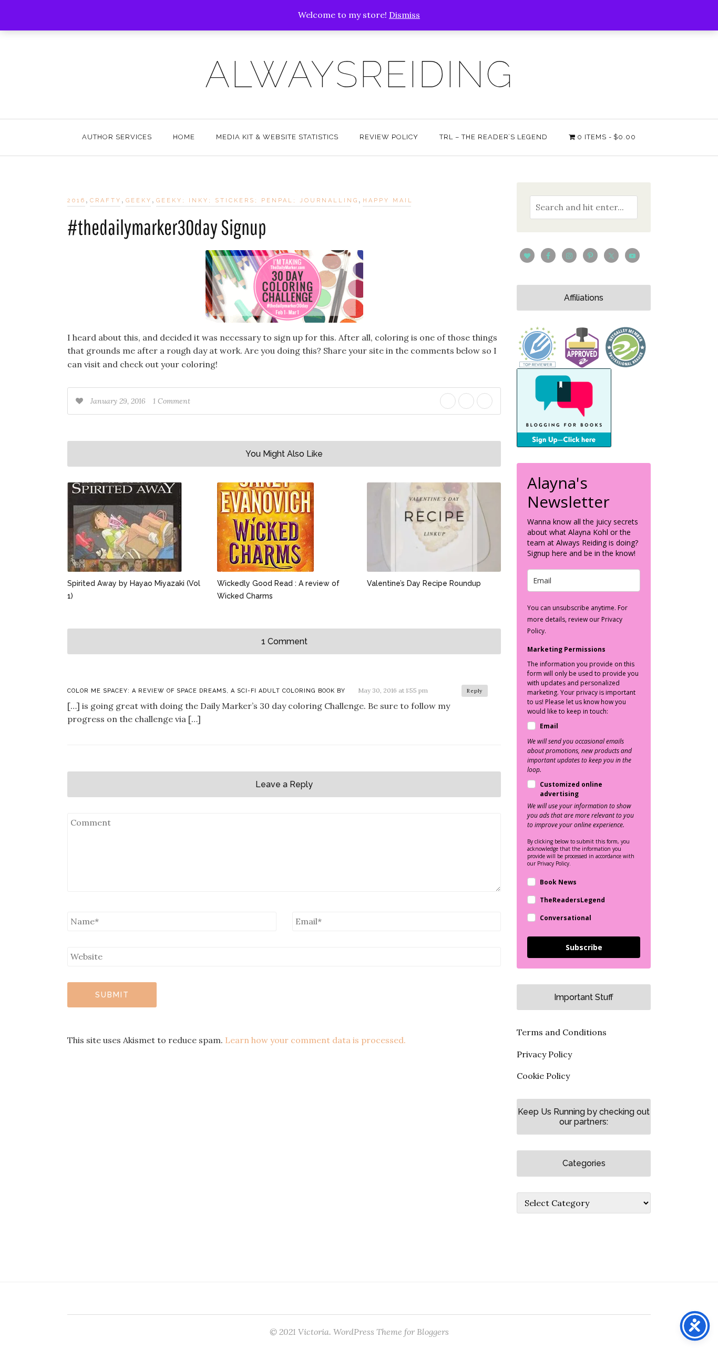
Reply (475, 690)
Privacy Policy (544, 1054)
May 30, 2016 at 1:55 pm (393, 690)
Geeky (139, 200)
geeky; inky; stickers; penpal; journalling (257, 200)
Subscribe (584, 947)
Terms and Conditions (562, 1032)
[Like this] (80, 401)
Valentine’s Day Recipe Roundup (424, 583)
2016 (76, 200)
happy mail (388, 200)
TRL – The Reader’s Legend (493, 137)
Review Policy (389, 137)
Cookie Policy (543, 1075)
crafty (105, 200)
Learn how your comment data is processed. (315, 1040)
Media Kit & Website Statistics (277, 137)
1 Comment (171, 401)
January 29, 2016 (119, 401)
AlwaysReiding (359, 74)
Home (184, 137)
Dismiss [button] (404, 14)
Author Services (117, 137)
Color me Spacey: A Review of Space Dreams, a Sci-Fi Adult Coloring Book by (206, 690)
